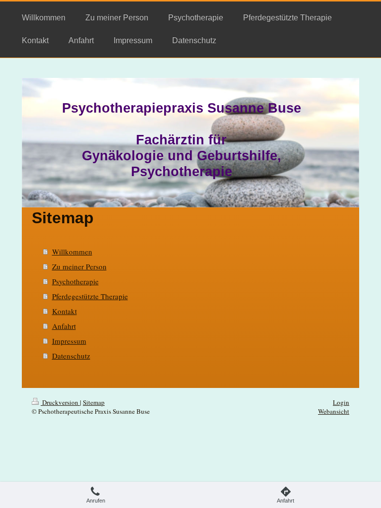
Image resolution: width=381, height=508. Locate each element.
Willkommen (72, 251)
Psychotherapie (75, 281)
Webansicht (333, 411)
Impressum (69, 341)
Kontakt (64, 311)
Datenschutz (71, 356)
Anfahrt (64, 326)
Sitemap (94, 402)
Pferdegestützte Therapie (90, 296)
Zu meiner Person (79, 266)
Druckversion (60, 402)
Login (341, 402)
